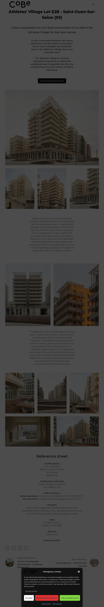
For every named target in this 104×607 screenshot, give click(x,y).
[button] (78, 571)
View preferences (70, 598)
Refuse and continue (47, 598)
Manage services (31, 591)
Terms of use (56, 604)
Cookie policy (46, 604)
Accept (28, 598)
